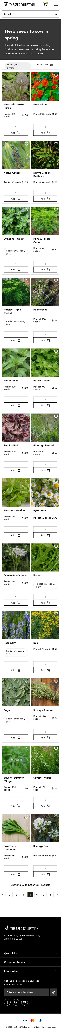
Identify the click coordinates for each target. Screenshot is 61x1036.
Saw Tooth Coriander (10, 847)
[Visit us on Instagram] (16, 1002)
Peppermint (11, 380)
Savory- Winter (42, 777)
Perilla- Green (41, 380)
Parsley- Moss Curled (41, 240)
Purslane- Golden (14, 510)
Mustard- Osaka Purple (14, 106)
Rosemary (10, 643)
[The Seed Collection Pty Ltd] (19, 3)
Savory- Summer (43, 710)
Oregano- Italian (14, 239)
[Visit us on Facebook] (7, 1002)
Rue (35, 643)
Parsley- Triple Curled (12, 311)
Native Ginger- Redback (42, 174)
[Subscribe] (53, 992)
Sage (7, 710)
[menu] (56, 14)
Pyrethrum (39, 510)
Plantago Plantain (44, 445)
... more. (38, 53)
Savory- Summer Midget (14, 779)
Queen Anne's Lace (15, 575)
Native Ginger (12, 172)
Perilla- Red (11, 445)
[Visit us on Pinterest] (24, 1002)
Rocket (37, 575)
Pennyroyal (40, 309)
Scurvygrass (40, 846)
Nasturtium (40, 104)
